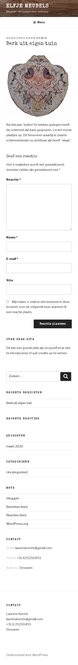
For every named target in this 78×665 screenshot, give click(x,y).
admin (41, 38)
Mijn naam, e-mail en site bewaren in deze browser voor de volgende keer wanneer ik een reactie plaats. (38, 307)
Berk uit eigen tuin (19, 403)
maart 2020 (14, 446)
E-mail (12, 259)
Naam (11, 237)
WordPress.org (17, 524)
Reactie (13, 179)
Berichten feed (16, 507)
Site (9, 280)
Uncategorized (16, 472)
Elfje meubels (27, 6)
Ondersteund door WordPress (27, 655)
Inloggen (12, 498)
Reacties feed (16, 515)
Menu (41, 22)
